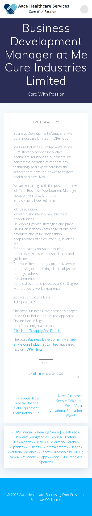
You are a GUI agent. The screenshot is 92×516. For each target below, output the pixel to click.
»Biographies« (39, 437)
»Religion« (15, 452)
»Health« (75, 447)
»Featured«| (71, 432)
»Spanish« (17, 447)
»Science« (31, 452)
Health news (41, 122)
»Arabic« (73, 442)
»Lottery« (70, 437)
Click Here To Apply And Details (37, 330)
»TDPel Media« (22, 432)
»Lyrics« (57, 437)
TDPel (46, 363)
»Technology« (63, 452)
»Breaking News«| (47, 432)
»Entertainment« (55, 447)
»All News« (42, 442)
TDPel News (34, 349)
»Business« (34, 447)
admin (37, 374)
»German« (58, 442)
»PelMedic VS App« (35, 457)
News (56, 122)
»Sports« (45, 452)
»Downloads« (23, 442)
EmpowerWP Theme (45, 499)
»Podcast (22, 437)
